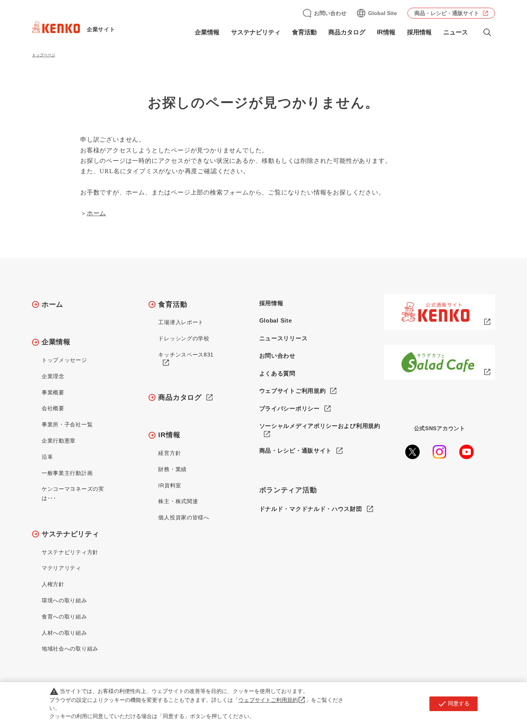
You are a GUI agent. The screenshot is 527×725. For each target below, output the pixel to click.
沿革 (47, 457)
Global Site (382, 13)
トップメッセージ (64, 360)
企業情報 (56, 342)
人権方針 (53, 584)
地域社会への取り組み (70, 649)
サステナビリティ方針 (70, 552)
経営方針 (169, 453)
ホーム (96, 213)
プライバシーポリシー (289, 408)
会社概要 (53, 408)
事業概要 (53, 392)
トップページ (43, 55)
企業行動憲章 (59, 441)
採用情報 (419, 32)
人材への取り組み (64, 633)
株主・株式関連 (178, 501)
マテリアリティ (61, 568)
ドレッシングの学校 (183, 338)
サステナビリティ (71, 534)
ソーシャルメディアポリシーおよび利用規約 (319, 425)
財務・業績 (172, 469)
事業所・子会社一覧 (67, 424)
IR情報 (169, 435)
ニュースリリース (283, 338)
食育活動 (172, 304)
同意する (453, 703)
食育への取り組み (64, 616)
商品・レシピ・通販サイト (446, 13)
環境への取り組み (64, 600)
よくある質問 (277, 373)
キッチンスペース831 (186, 355)
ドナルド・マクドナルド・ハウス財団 (310, 508)
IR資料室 (169, 485)
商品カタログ (346, 32)
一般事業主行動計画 (67, 473)
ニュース (455, 32)
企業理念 (53, 376)
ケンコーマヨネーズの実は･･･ (73, 493)
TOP (491, 691)
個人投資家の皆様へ (183, 517)
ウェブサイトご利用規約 (292, 390)
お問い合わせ (330, 13)
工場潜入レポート (181, 322)
